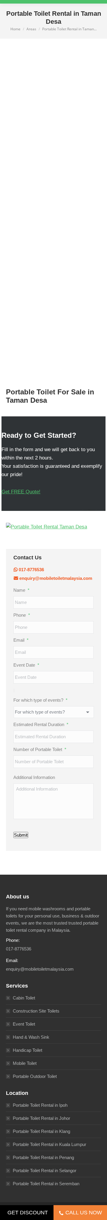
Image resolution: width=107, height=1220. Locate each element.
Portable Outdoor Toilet (35, 1076)
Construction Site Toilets (36, 1010)
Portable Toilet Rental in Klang (41, 1131)
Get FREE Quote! (20, 492)
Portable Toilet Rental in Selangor (44, 1170)
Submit (21, 835)
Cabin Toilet (24, 997)
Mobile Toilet (25, 1063)
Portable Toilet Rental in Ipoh (40, 1105)
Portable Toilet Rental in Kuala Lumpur (49, 1144)
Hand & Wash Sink (31, 1037)
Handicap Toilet (27, 1050)
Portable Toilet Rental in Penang (43, 1157)
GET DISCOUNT (27, 1213)
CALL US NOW (83, 1213)
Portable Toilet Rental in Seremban (46, 1183)
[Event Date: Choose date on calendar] (14, 690)
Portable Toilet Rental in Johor (41, 1118)
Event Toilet (24, 1024)
